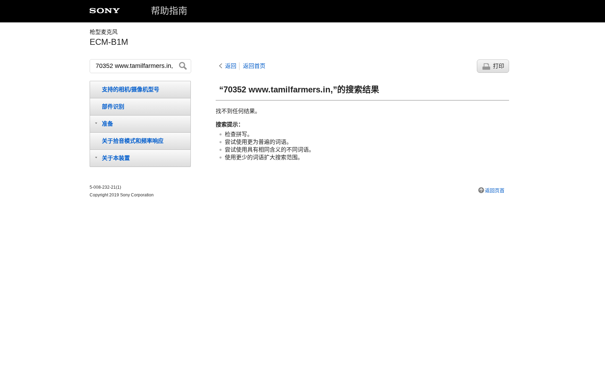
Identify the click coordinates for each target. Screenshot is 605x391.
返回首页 (254, 66)
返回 (230, 66)
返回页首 (495, 190)
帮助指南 (169, 11)
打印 (498, 66)
